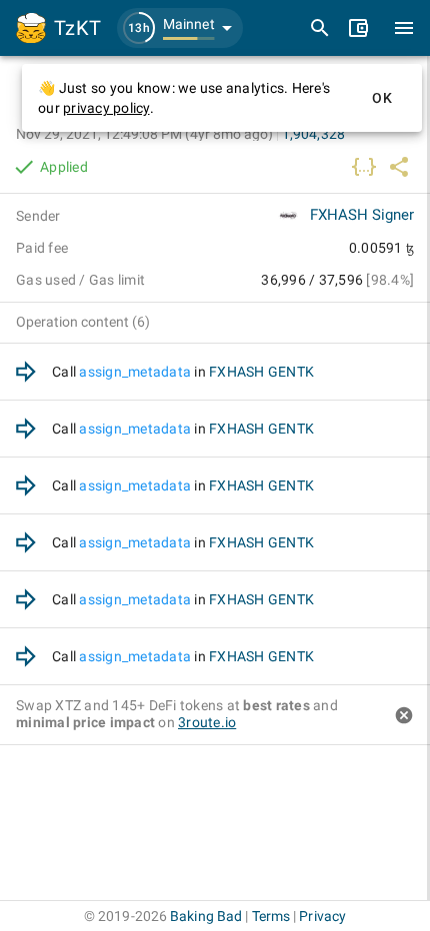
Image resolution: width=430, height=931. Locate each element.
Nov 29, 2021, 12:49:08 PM (144, 134)
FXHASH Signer (362, 215)
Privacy (322, 916)
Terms (271, 916)
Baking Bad (206, 916)
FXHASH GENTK (261, 372)
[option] (215, 372)
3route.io (207, 722)
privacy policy (106, 108)
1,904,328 (313, 134)
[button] (180, 28)
